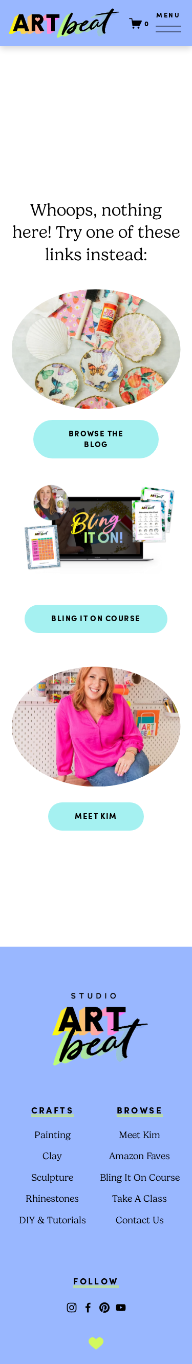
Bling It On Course (96, 617)
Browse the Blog (96, 438)
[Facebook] (88, 1307)
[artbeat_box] (72, 1307)
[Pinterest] (104, 1307)
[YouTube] (121, 1307)
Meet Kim (96, 815)
